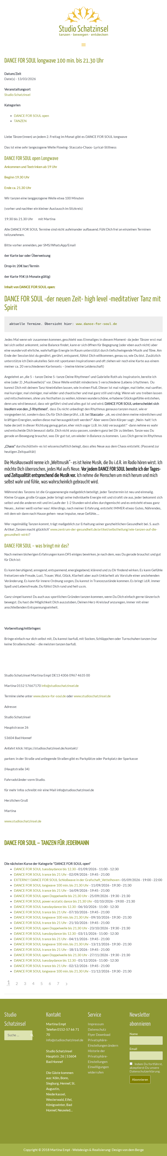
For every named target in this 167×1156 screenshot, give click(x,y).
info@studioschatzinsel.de (60, 686)
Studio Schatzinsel (17, 95)
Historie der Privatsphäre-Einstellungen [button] (98, 1056)
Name (134, 1034)
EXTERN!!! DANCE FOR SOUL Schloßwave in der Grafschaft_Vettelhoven (66, 880)
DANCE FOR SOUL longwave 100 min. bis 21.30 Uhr (51, 885)
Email (133, 1049)
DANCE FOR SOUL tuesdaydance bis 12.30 (45, 869)
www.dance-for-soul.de (96, 324)
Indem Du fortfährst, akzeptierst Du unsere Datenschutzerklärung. (146, 1067)
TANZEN (20, 121)
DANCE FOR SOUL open (31, 116)
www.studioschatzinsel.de (92, 696)
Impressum (96, 1024)
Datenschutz (97, 1029)
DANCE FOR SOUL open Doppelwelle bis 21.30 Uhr (50, 896)
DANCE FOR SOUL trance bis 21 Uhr (40, 874)
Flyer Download (99, 1035)
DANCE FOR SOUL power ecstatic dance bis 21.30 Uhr (53, 901)
